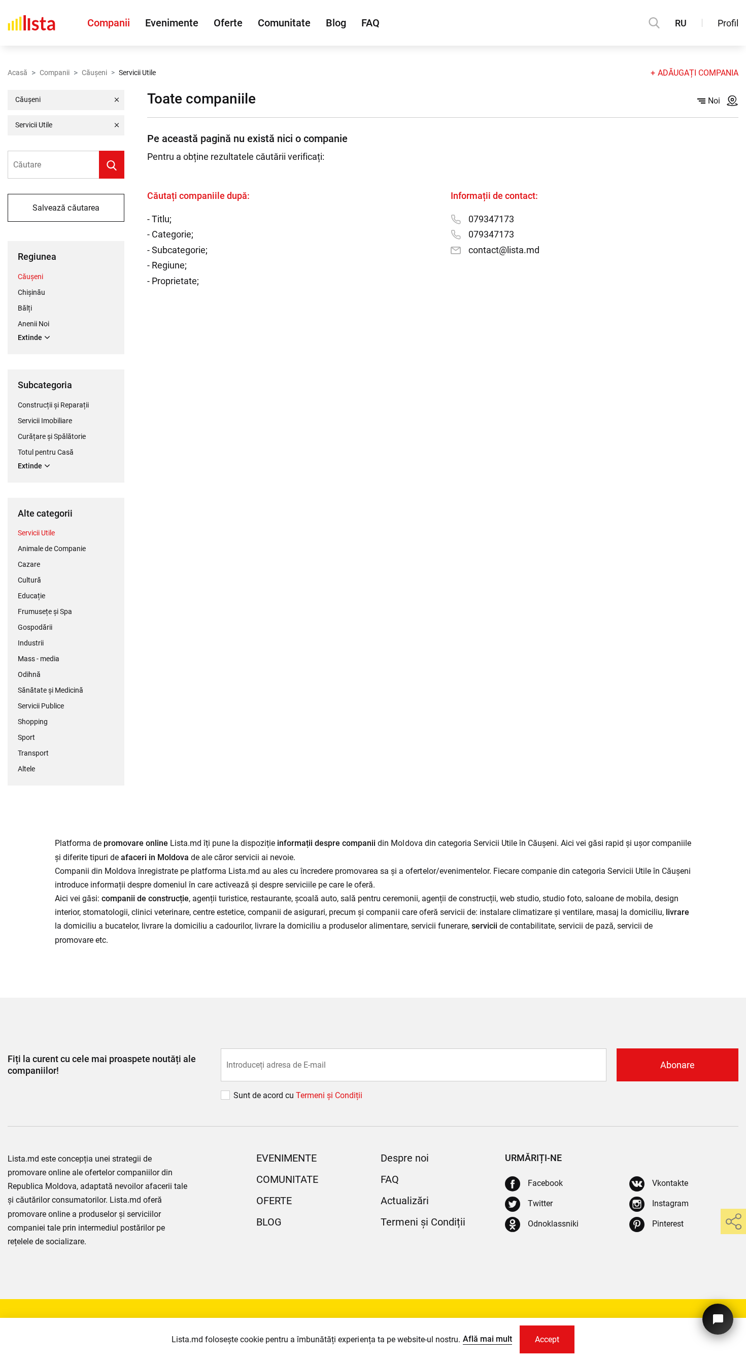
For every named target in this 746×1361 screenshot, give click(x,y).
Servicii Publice (41, 706)
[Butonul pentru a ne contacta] (717, 1319)
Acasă (17, 73)
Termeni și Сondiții (329, 1095)
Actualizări (405, 1201)
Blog (336, 23)
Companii (108, 23)
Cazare (29, 564)
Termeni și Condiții (423, 1222)
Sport (26, 737)
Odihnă (29, 674)
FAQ (370, 23)
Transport (33, 753)
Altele (26, 769)
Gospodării (35, 627)
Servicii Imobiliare (45, 421)
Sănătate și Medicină (50, 690)
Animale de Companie (52, 549)
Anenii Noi (33, 324)
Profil (728, 23)
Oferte (228, 23)
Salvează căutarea (65, 208)
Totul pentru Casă (46, 452)
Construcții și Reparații (53, 405)
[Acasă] (31, 22)
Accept (547, 1339)
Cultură (29, 580)
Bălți (25, 308)
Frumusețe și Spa (45, 611)
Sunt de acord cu (264, 1095)
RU (681, 23)
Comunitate (284, 23)
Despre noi (405, 1158)
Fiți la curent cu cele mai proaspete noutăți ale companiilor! (102, 1064)
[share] (733, 1221)
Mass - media (38, 659)
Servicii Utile (36, 533)
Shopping (33, 722)
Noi (714, 101)
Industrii (31, 643)
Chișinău (31, 292)
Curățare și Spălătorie (52, 436)
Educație (31, 596)
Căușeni (94, 73)
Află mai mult (487, 1339)
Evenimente (171, 23)
